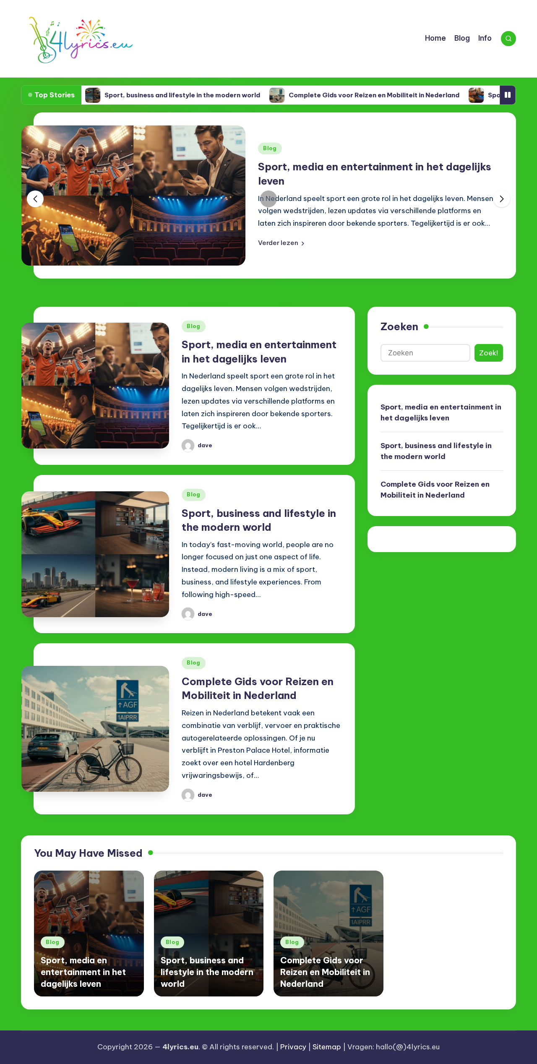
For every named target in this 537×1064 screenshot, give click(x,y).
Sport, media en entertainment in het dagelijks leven (441, 412)
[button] (281, 243)
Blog (270, 148)
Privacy (293, 1046)
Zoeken (399, 326)
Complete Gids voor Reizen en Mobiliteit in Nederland (342, 95)
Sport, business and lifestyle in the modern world (150, 95)
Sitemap (327, 1046)
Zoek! (488, 352)
